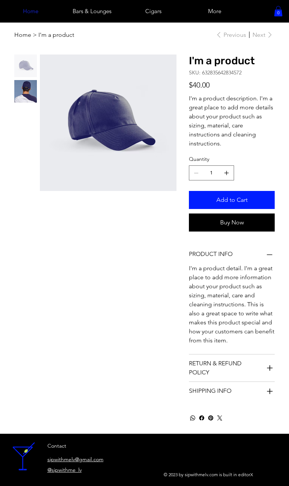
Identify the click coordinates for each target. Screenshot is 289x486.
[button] (278, 11)
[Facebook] (201, 418)
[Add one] (226, 172)
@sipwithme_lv (64, 469)
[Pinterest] (210, 418)
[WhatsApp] (192, 418)
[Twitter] (220, 418)
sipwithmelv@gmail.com (75, 459)
